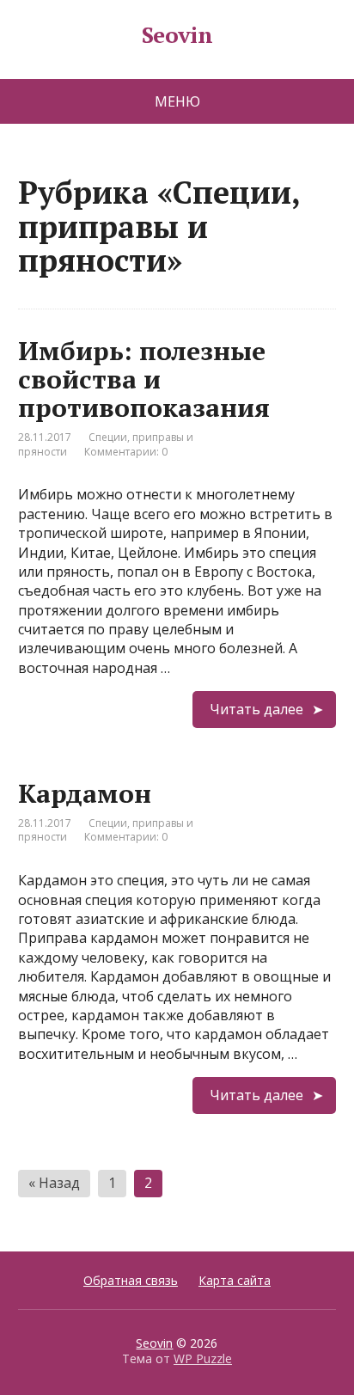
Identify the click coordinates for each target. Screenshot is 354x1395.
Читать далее (256, 709)
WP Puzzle (203, 1358)
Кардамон (84, 793)
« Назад (54, 1182)
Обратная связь (130, 1280)
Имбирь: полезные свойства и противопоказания (144, 379)
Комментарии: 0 (126, 451)
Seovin (177, 35)
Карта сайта (234, 1280)
